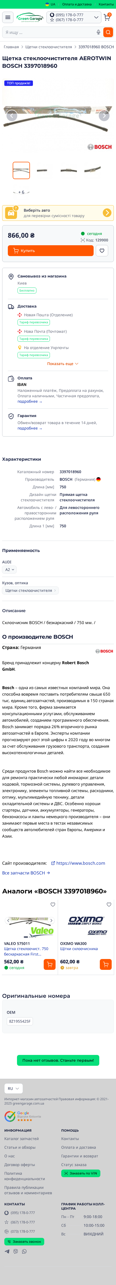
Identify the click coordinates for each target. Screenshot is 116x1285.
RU (10, 1088)
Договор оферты (19, 1164)
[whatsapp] (24, 1251)
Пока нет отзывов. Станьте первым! (58, 1060)
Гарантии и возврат (79, 1155)
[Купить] (50, 964)
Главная (11, 46)
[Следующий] (104, 115)
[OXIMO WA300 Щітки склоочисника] (86, 920)
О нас (9, 1155)
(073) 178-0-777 (23, 1231)
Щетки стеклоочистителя (48, 46)
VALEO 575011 (17, 943)
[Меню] (7, 17)
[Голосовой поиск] (98, 32)
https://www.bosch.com (80, 863)
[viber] (15, 1251)
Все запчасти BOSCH (23, 873)
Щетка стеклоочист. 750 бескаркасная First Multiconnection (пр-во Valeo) (26, 951)
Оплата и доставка (77, 4)
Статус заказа (74, 1164)
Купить (28, 250)
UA (53, 4)
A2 (7, 569)
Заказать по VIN (83, 1173)
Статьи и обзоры (20, 1147)
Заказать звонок (27, 1241)
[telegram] (7, 1251)
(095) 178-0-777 (23, 1212)
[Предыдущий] (12, 115)
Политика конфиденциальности (24, 1176)
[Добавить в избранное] (102, 250)
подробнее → (30, 401)
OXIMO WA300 (73, 943)
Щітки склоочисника (79, 948)
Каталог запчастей (21, 1138)
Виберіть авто (37, 210)
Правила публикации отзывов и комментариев (28, 1190)
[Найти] (108, 32)
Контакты (106, 4)
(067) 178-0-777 (23, 1222)
